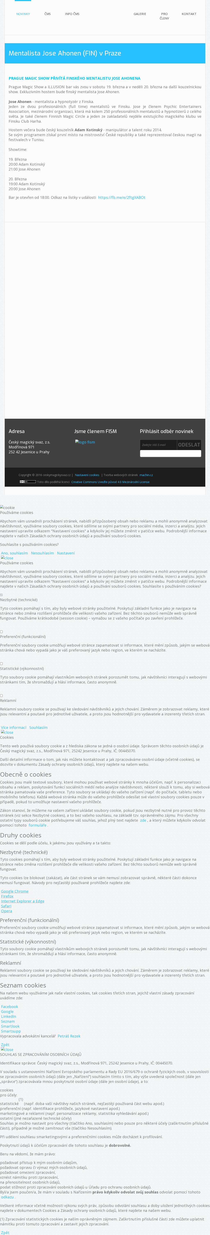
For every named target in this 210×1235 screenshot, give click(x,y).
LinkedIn (8, 1016)
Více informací (13, 727)
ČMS (48, 14)
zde (143, 820)
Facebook (9, 1006)
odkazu (7, 1196)
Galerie (140, 14)
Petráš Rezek (69, 1036)
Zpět (5, 1044)
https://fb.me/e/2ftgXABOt (121, 197)
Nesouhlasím (42, 553)
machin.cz (146, 475)
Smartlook (10, 1026)
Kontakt (189, 14)
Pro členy (164, 16)
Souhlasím (38, 727)
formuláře (37, 825)
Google (7, 1011)
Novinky (23, 14)
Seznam (8, 1021)
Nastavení (66, 553)
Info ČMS (72, 14)
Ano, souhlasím (14, 553)
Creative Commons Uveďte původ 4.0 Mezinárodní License (110, 482)
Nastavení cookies (87, 475)
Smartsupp (11, 1031)
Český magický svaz (106, 13)
